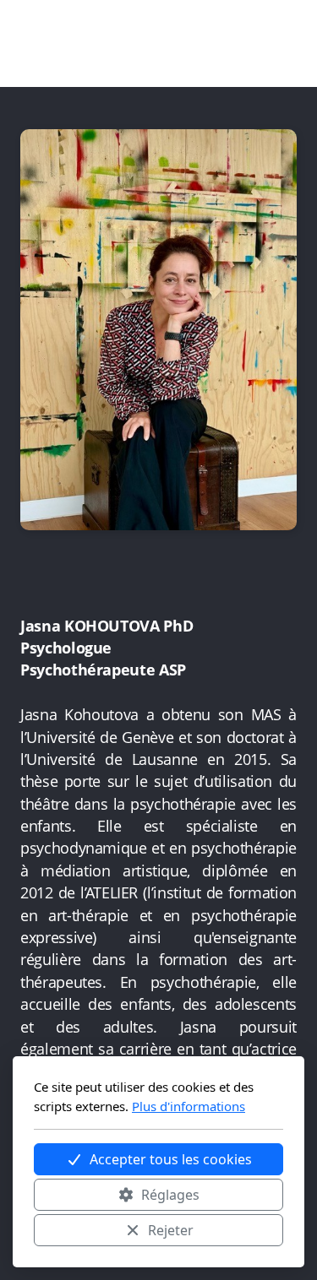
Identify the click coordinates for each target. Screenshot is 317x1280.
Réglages (170, 1194)
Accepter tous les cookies (171, 1159)
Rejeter (171, 1230)
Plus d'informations (188, 1106)
